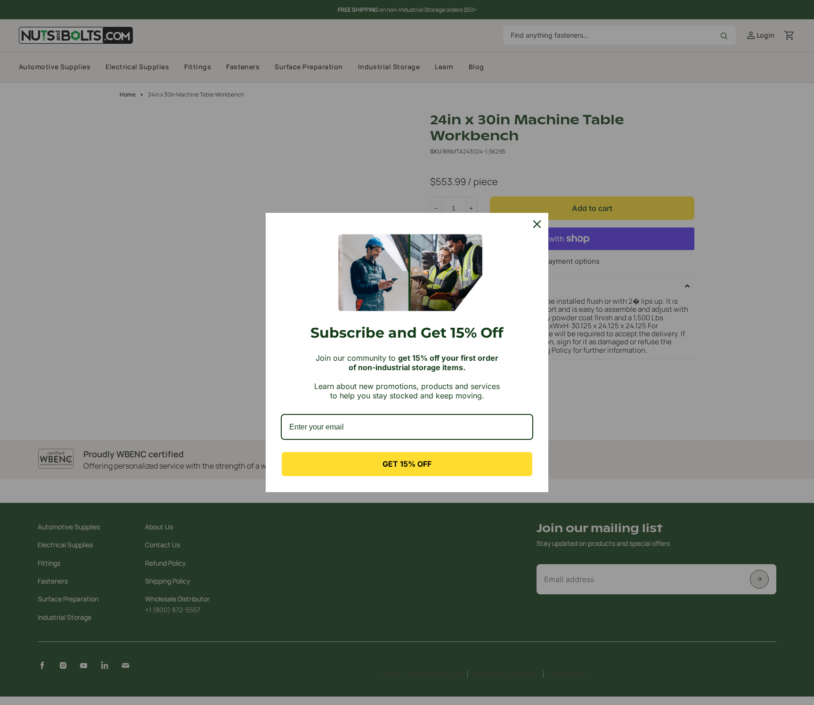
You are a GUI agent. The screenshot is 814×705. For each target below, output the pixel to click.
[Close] (537, 224)
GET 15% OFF (407, 464)
